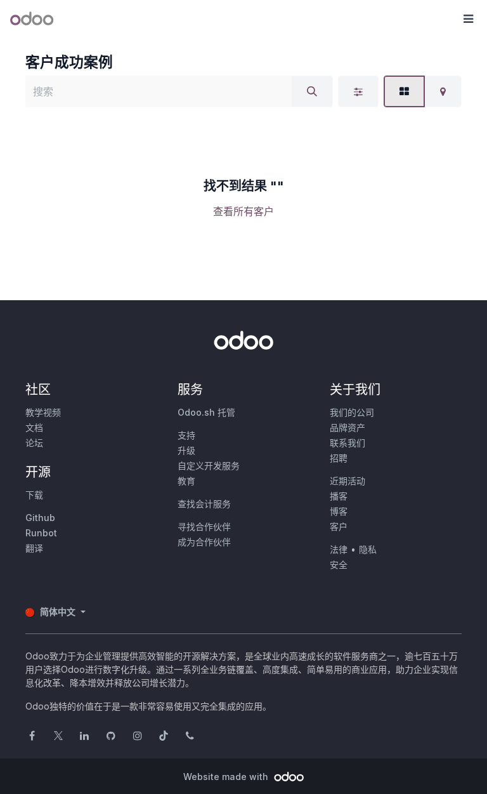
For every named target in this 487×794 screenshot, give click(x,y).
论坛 (34, 442)
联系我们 (347, 442)
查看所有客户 (243, 211)
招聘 (338, 458)
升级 (186, 450)
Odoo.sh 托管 (206, 412)
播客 (338, 496)
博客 (338, 511)
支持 (186, 435)
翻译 (34, 548)
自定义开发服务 (209, 465)
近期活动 (347, 480)
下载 (34, 494)
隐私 (368, 549)
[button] (468, 19)
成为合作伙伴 (204, 541)
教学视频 (43, 412)
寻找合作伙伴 (204, 526)
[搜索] (312, 91)
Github (40, 517)
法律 (338, 549)
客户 (338, 526)
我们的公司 (352, 412)
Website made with (227, 776)
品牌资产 (347, 427)
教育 (186, 480)
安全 (338, 564)
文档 (34, 427)
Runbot (41, 532)
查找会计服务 (204, 503)
